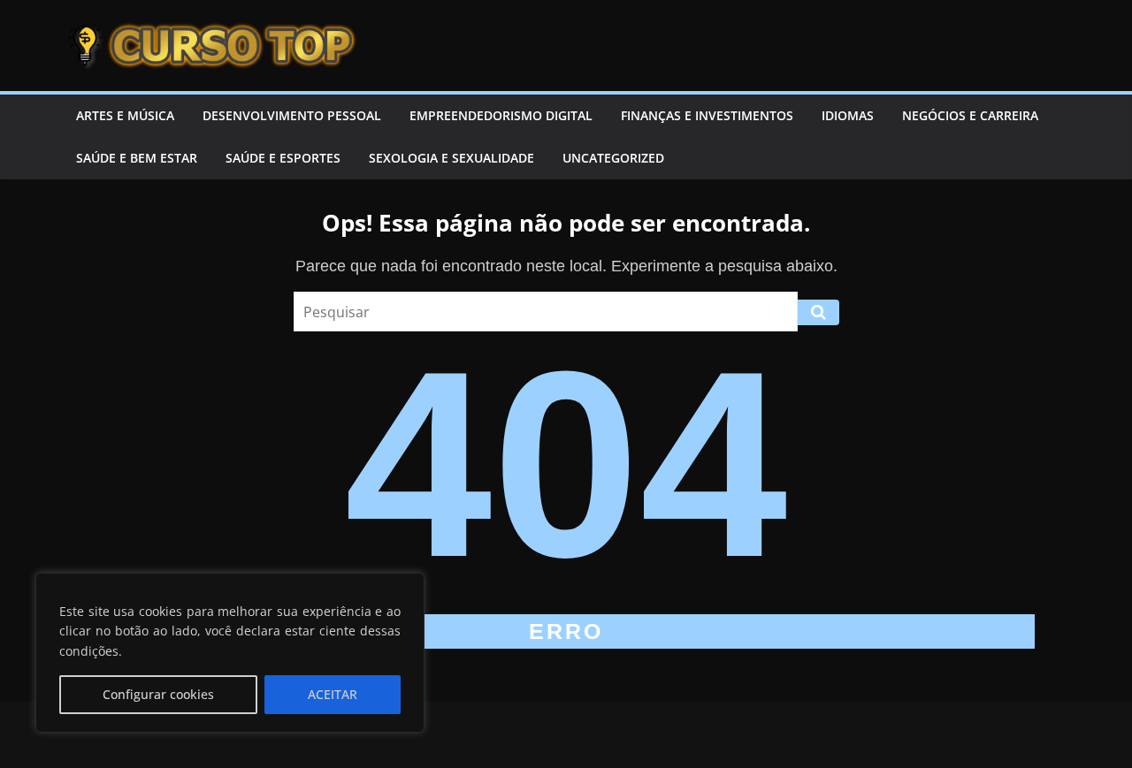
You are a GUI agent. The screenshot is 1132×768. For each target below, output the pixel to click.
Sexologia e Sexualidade (451, 157)
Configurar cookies (158, 694)
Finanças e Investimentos (707, 115)
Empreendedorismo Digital (501, 115)
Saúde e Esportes (283, 157)
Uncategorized (613, 157)
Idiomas (848, 115)
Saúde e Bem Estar (136, 157)
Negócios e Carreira (970, 115)
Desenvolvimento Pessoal (292, 115)
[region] (229, 653)
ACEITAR (332, 694)
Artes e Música (125, 115)
